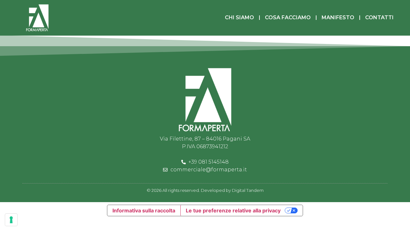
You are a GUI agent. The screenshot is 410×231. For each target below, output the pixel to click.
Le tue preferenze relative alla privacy (233, 210)
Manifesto (338, 17)
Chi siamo (239, 17)
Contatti (379, 17)
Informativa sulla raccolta (143, 210)
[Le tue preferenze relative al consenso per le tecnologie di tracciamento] (11, 220)
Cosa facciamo (288, 17)
